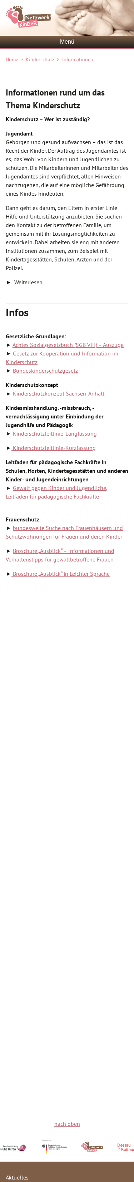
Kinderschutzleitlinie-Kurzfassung (53, 447)
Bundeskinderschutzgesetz (45, 370)
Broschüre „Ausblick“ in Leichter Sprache (60, 573)
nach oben (67, 1123)
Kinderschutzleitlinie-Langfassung (55, 433)
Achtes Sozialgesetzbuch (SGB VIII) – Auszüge (68, 344)
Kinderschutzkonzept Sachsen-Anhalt (58, 393)
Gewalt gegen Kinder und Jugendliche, (60, 487)
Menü (67, 42)
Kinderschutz (40, 59)
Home (12, 59)
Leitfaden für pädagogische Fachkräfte (52, 496)
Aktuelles (17, 1177)
